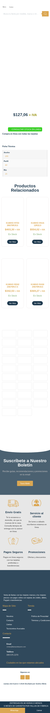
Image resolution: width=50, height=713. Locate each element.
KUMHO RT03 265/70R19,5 (12, 224)
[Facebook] (22, 677)
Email (9, 644)
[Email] (4, 645)
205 (6, 156)
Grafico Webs (41, 684)
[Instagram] (27, 677)
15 (6, 174)
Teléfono (10, 652)
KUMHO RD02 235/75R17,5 (12, 285)
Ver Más (12, 242)
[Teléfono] (4, 653)
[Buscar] (45, 13)
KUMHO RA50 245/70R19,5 (37, 285)
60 (6, 165)
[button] (4, 4)
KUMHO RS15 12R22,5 (37, 224)
